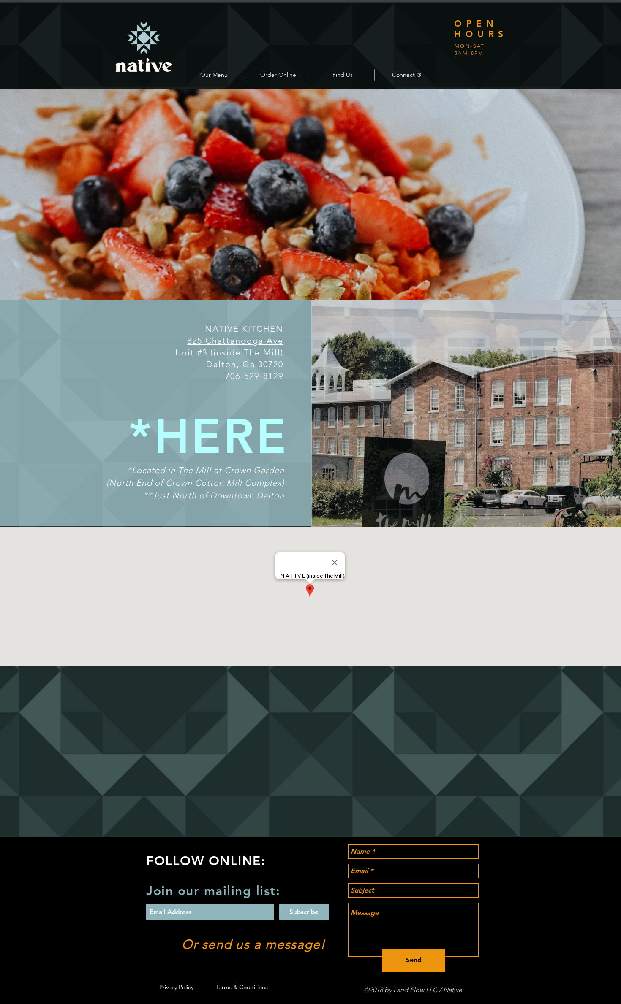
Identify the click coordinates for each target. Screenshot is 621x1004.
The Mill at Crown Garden (231, 470)
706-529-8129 (254, 376)
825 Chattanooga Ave (235, 341)
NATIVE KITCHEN (244, 329)
